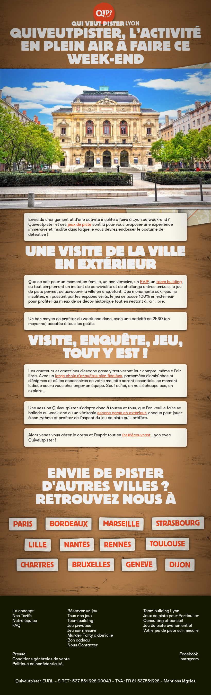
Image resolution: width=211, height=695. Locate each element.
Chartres (37, 565)
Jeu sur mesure (81, 630)
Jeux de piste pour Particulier (171, 615)
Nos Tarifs (22, 615)
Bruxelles (91, 564)
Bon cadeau (78, 640)
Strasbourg (178, 523)
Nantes (77, 544)
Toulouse (167, 544)
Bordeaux (68, 524)
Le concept (23, 610)
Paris (22, 524)
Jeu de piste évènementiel (167, 625)
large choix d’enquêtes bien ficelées (88, 375)
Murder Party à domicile (90, 635)
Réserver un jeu (82, 610)
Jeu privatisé (79, 625)
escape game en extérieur (121, 412)
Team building (80, 620)
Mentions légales (180, 681)
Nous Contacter (82, 645)
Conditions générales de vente (41, 658)
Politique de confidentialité (37, 663)
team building (169, 281)
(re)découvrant (136, 434)
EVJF (144, 281)
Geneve (139, 564)
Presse (18, 654)
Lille (38, 545)
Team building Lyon (161, 610)
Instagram (189, 658)
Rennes (117, 544)
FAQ (16, 625)
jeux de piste (79, 224)
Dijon (179, 564)
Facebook (189, 654)
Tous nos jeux (80, 615)
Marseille (121, 524)
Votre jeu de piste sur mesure (171, 630)
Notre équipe (24, 620)
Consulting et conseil (163, 620)
